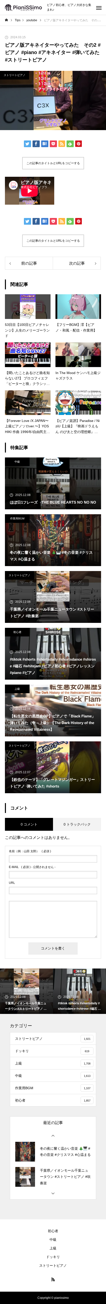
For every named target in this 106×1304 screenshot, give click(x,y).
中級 (17, 461)
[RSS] (53, 1279)
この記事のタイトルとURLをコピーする (53, 163)
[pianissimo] (23, 7)
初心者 (17, 632)
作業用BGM (17, 518)
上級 (17, 688)
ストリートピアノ (14, 75)
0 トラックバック (77, 824)
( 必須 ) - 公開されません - (32, 867)
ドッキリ (53, 1257)
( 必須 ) (30, 851)
